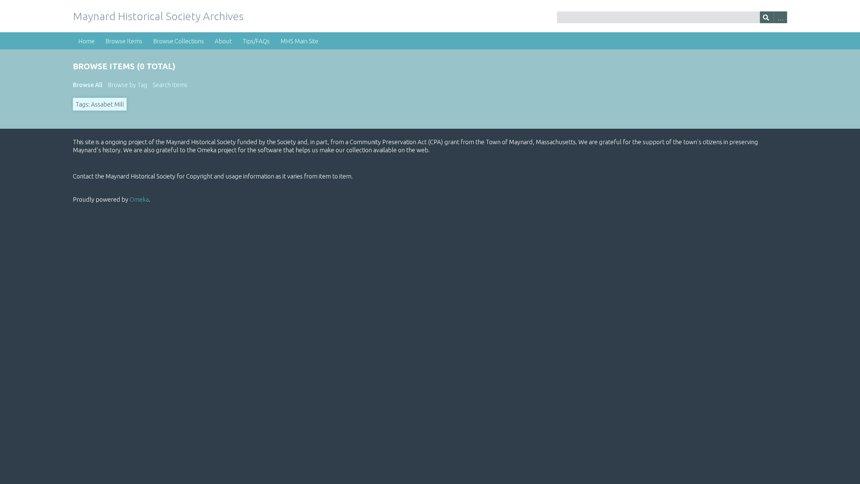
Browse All (87, 84)
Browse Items (123, 41)
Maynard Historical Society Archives (158, 16)
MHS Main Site (299, 41)
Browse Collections (178, 41)
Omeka (139, 199)
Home (86, 41)
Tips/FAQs (256, 41)
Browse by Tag (127, 84)
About (223, 41)
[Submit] (767, 17)
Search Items (170, 84)
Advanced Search (780, 17)
